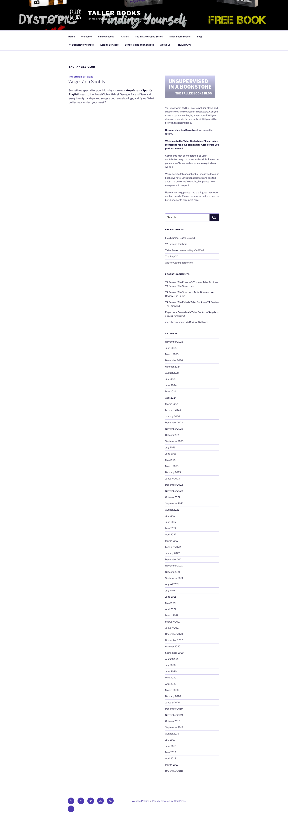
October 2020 (172, 646)
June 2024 (170, 385)
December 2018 (174, 770)
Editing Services (109, 44)
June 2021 (170, 596)
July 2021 (170, 590)
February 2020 (173, 696)
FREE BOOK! (184, 44)
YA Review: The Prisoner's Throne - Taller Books (190, 282)
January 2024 (172, 416)
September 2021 (174, 578)
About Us (165, 44)
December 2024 (174, 360)
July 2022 (170, 515)
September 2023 (174, 441)
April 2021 (170, 609)
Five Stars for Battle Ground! (180, 237)
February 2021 (172, 621)
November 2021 (174, 565)
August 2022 (172, 509)
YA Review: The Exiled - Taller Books (184, 302)
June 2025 (170, 348)
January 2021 (172, 627)
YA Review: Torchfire (176, 244)
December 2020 (174, 634)
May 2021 (170, 603)
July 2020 (170, 665)
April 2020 (170, 683)
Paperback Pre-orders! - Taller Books (184, 312)
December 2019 (174, 708)
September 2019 (174, 727)
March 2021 (171, 615)
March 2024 (171, 403)
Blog (199, 36)
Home (71, 36)
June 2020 (171, 671)
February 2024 (173, 410)
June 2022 (170, 522)
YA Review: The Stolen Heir (179, 286)
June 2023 (170, 453)
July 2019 (170, 739)
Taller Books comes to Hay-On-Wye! (184, 250)
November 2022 (174, 490)
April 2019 (170, 758)
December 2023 (174, 422)
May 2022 (170, 528)
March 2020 (172, 690)
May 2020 (170, 677)
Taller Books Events (179, 36)
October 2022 (172, 497)
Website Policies (140, 801)
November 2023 (174, 428)
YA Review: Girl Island (197, 322)
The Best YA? (172, 256)
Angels (125, 36)
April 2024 (170, 397)
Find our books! (106, 36)
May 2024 (170, 391)
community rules (197, 144)
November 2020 (174, 640)
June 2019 (170, 746)
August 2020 (172, 658)
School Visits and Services (139, 44)
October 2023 (172, 435)
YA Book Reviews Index (81, 44)
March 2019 (171, 764)
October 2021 (172, 571)
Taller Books (114, 13)
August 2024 (172, 372)
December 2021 (173, 559)
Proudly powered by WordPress (169, 801)
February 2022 (173, 546)
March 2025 (171, 354)
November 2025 (174, 341)
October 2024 (172, 366)
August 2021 (172, 584)
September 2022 (174, 503)
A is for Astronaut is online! (179, 262)
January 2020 (172, 702)
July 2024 (170, 378)
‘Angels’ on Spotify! (87, 81)
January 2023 (172, 478)
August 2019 (172, 733)
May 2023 (170, 459)
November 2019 (174, 715)
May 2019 (170, 752)
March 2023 (171, 466)
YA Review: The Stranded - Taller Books (186, 292)
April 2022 (170, 534)
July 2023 (170, 447)
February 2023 (173, 472)
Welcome (86, 36)
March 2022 (171, 540)
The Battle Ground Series (149, 36)
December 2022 (174, 484)
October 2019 (172, 721)
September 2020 (174, 652)
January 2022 (172, 553)
